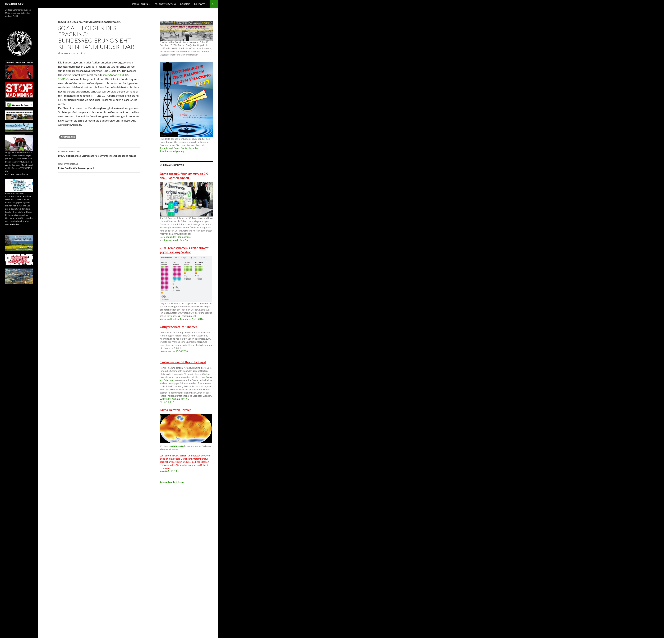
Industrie (185, 4)
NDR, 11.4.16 (167, 401)
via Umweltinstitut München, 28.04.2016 (182, 318)
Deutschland (68, 137)
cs (84, 53)
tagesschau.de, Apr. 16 (176, 239)
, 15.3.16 (169, 471)
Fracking (63, 22)
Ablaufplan (166, 148)
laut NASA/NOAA (176, 446)
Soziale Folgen (112, 22)
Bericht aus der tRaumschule (175, 236)
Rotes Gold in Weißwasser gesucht (76, 166)
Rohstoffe (199, 4)
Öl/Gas (74, 22)
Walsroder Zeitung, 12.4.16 (174, 398)
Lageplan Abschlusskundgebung (179, 150)
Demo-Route (180, 148)
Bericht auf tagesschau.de (16, 174)
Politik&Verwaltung (165, 4)
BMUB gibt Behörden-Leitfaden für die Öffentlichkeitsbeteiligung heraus (97, 153)
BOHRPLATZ (14, 4)
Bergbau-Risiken (140, 4)
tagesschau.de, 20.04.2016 (174, 351)
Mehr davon (15, 224)
